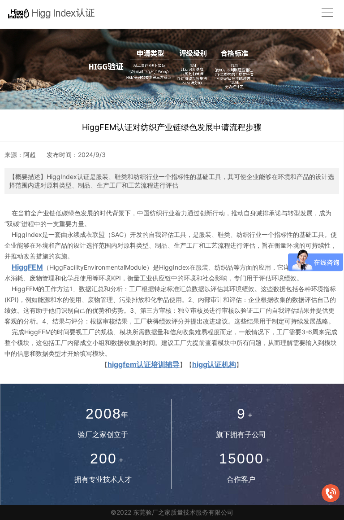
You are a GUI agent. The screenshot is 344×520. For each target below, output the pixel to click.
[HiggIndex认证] (49, 12)
